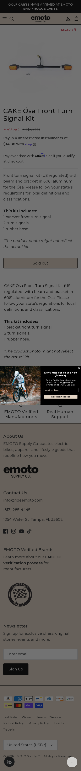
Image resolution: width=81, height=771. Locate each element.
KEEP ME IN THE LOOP (60, 397)
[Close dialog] (79, 368)
